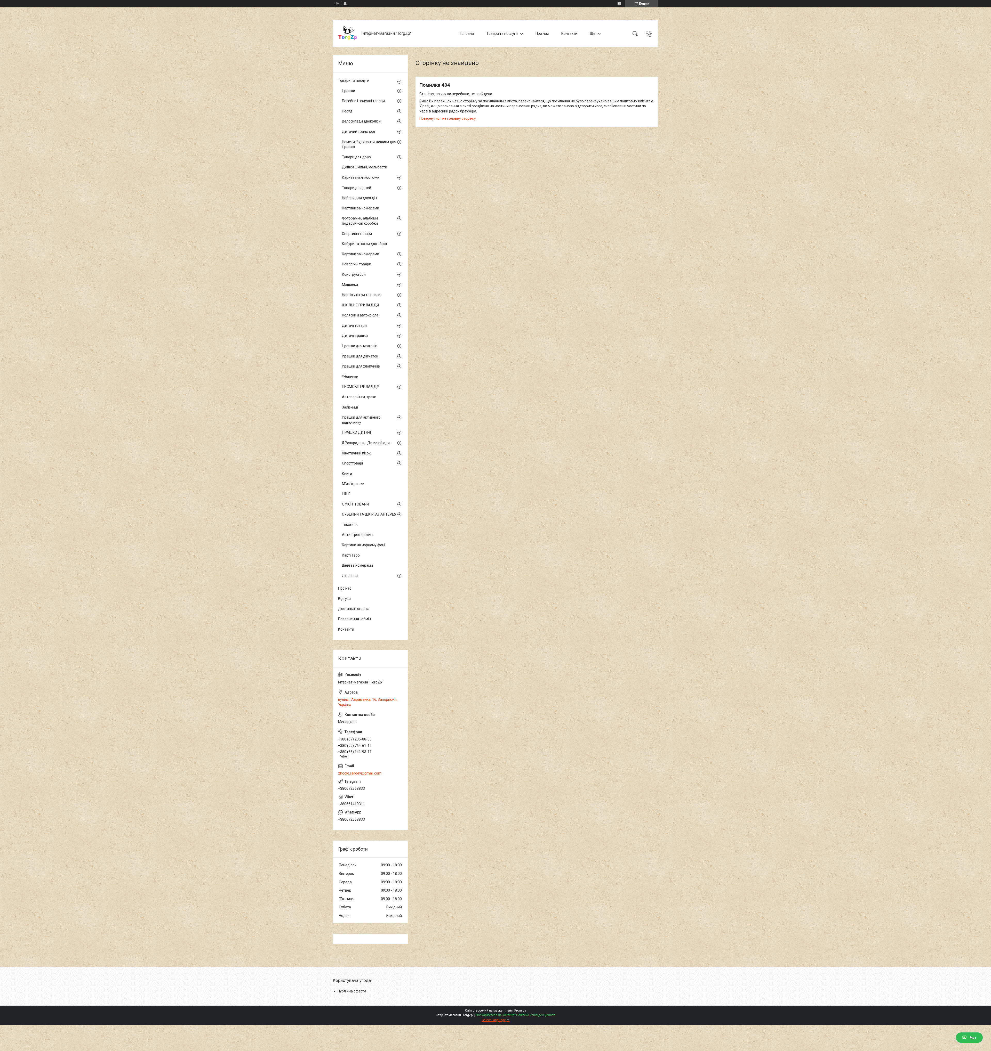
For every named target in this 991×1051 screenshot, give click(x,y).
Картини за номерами (360, 208)
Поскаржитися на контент (495, 1015)
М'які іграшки (353, 484)
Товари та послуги (502, 33)
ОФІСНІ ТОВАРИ (355, 504)
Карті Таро (351, 555)
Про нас (542, 33)
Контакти (569, 33)
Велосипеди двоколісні (361, 121)
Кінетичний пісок (356, 453)
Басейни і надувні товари (363, 101)
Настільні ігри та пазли (361, 295)
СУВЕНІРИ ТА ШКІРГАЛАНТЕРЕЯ (369, 514)
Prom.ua (520, 1010)
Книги (347, 473)
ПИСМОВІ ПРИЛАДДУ (360, 387)
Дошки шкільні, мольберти (364, 167)
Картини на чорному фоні (363, 545)
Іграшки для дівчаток (360, 356)
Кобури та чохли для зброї (364, 244)
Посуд (347, 111)
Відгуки (344, 599)
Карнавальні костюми (360, 177)
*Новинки (350, 376)
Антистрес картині (357, 535)
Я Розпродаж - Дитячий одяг (366, 443)
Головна (467, 33)
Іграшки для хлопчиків (361, 366)
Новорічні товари (356, 264)
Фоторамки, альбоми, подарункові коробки (360, 220)
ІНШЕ (346, 494)
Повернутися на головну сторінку (447, 118)
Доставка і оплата (353, 609)
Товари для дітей (356, 188)
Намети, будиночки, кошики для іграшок (369, 144)
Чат (973, 1038)
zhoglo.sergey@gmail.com (359, 773)
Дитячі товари (354, 325)
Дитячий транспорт (358, 131)
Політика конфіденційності (536, 1015)
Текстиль (350, 525)
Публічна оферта (352, 991)
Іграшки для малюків (359, 346)
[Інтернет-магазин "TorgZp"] (347, 33)
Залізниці (350, 407)
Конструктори (354, 274)
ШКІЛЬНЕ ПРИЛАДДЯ (360, 305)
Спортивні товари (357, 234)
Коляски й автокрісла (360, 315)
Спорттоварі (352, 463)
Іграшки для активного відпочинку (361, 420)
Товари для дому (356, 157)
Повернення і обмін (354, 619)
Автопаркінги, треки (359, 397)
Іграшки (348, 91)
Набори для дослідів (359, 198)
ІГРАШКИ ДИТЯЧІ (356, 432)
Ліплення (350, 576)
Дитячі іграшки (355, 335)
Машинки (350, 284)
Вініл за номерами (357, 565)
